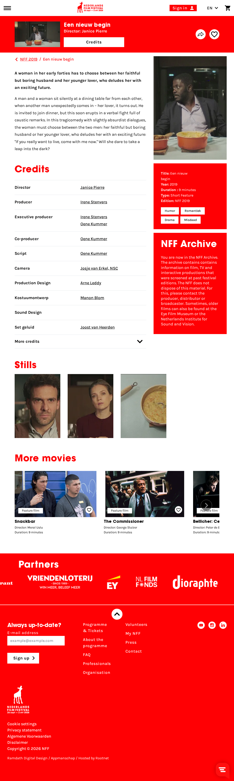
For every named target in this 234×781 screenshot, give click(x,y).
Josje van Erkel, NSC (99, 268)
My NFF (133, 633)
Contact (133, 651)
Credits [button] (94, 42)
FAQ (87, 654)
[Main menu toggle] (7, 8)
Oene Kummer (93, 223)
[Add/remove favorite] (214, 34)
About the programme (95, 642)
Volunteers (136, 624)
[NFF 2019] (16, 59)
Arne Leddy (90, 282)
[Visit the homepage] (90, 8)
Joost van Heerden (97, 327)
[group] (55, 504)
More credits (27, 341)
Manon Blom (92, 297)
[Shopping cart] (227, 8)
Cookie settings (22, 723)
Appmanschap (63, 758)
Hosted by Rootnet (93, 758)
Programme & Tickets (95, 627)
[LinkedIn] (223, 650)
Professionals (97, 663)
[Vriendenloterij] (45, 582)
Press (131, 642)
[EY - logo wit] (98, 582)
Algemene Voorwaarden (29, 736)
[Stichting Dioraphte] (180, 582)
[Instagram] (212, 650)
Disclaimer (17, 742)
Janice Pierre (92, 187)
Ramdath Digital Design (27, 758)
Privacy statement (24, 730)
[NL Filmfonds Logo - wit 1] (131, 582)
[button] (206, 505)
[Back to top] (117, 614)
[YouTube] (201, 650)
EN (210, 8)
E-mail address (22, 632)
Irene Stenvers (93, 202)
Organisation (96, 672)
